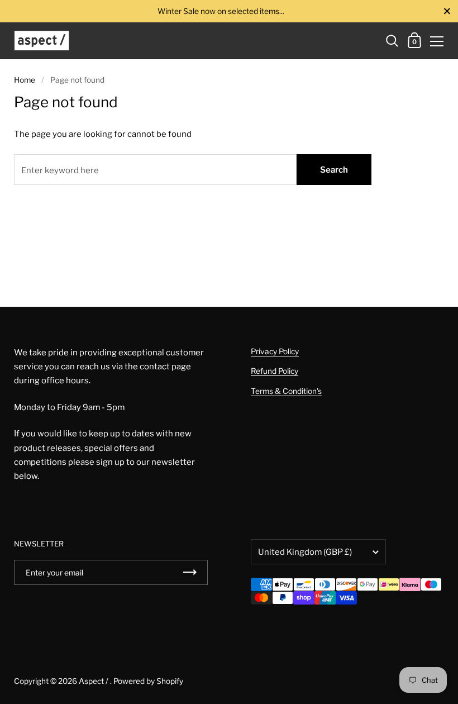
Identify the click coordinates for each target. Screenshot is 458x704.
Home (24, 79)
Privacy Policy (275, 351)
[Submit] (190, 572)
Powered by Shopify (148, 681)
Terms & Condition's (286, 391)
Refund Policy (274, 371)
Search (334, 170)
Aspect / (94, 681)
